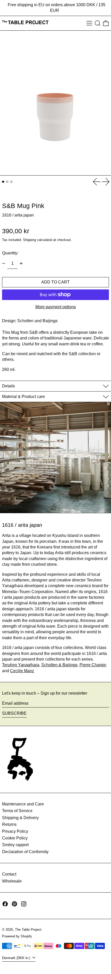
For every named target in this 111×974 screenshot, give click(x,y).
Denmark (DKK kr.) (16, 958)
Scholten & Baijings (59, 665)
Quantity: (10, 253)
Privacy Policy (15, 831)
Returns (9, 824)
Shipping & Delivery (20, 817)
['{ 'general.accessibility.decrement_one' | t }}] (3, 263)
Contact (9, 874)
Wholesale (12, 881)
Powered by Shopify (17, 936)
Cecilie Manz (22, 671)
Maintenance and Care (23, 804)
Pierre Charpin (93, 665)
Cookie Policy (15, 838)
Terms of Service (17, 811)
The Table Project (28, 929)
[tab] (3, 182)
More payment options (55, 307)
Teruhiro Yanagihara (20, 665)
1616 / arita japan (18, 215)
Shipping (29, 240)
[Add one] (21, 263)
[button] (97, 23)
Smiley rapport (15, 845)
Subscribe (14, 713)
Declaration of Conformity (25, 852)
